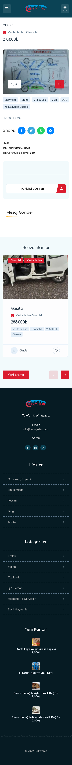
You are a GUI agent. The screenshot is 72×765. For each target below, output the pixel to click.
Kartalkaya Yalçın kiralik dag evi (36, 649)
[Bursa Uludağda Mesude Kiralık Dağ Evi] (36, 710)
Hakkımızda (15, 490)
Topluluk (14, 577)
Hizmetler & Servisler (22, 598)
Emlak (12, 556)
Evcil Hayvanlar (18, 609)
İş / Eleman (15, 588)
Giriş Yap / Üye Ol (19, 479)
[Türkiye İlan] (36, 9)
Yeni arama (16, 374)
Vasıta (12, 566)
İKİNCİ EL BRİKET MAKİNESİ (36, 673)
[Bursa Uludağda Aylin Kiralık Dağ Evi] (36, 686)
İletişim (12, 500)
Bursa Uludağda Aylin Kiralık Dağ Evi (36, 693)
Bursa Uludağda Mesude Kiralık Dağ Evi (36, 717)
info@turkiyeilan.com (36, 429)
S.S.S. (12, 522)
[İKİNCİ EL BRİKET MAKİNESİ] (36, 666)
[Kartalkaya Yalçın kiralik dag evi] (36, 642)
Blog (11, 511)
